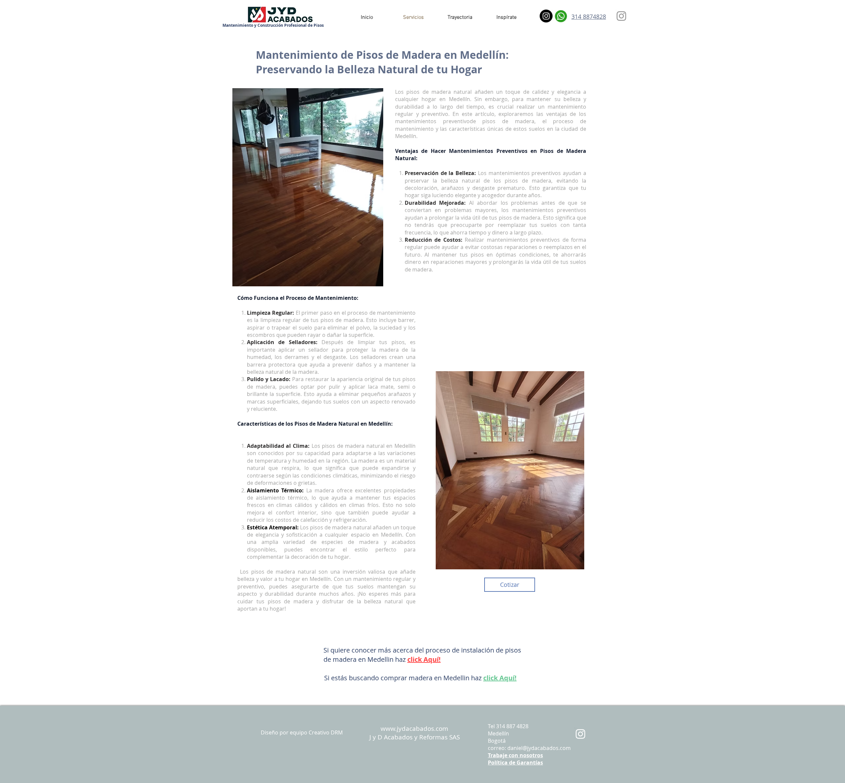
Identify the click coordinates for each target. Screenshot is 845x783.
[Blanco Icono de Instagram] (580, 734)
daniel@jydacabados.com (539, 748)
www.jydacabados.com (414, 728)
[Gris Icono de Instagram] (621, 16)
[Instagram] (546, 16)
